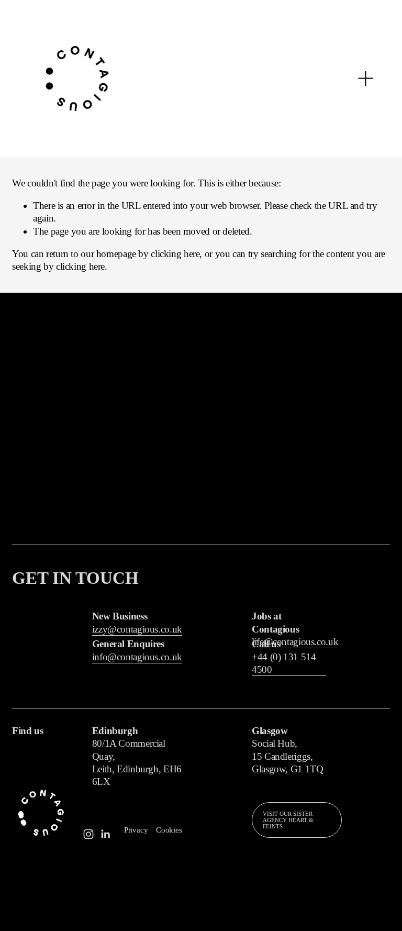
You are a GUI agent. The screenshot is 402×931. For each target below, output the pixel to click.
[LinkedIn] (105, 834)
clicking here (175, 253)
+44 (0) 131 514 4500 (284, 663)
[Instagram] (88, 834)
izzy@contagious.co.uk (137, 629)
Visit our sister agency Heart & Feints (288, 820)
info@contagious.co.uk (137, 656)
